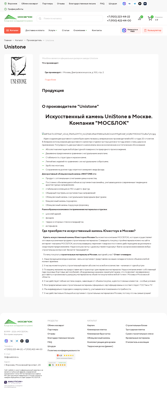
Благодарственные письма (82, 3)
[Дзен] (140, 4)
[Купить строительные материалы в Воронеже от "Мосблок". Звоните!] (18, 18)
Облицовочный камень (98, 338)
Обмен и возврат (29, 3)
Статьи (65, 30)
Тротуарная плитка (135, 329)
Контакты (97, 30)
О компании (79, 30)
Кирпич (91, 325)
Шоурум (113, 3)
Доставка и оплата (35, 30)
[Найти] (40, 18)
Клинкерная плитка (97, 329)
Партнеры (47, 3)
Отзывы (61, 3)
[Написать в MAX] (124, 4)
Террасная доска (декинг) (100, 346)
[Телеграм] (135, 4)
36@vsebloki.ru (11, 357)
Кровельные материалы (138, 338)
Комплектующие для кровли (101, 342)
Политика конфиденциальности (63, 350)
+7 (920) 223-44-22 (118, 16)
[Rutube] (145, 4)
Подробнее (50, 79)
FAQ (102, 3)
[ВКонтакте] (129, 4)
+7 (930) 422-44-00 (119, 20)
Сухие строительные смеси (139, 333)
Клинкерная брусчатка (98, 333)
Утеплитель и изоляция (137, 342)
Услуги (52, 30)
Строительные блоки (136, 325)
